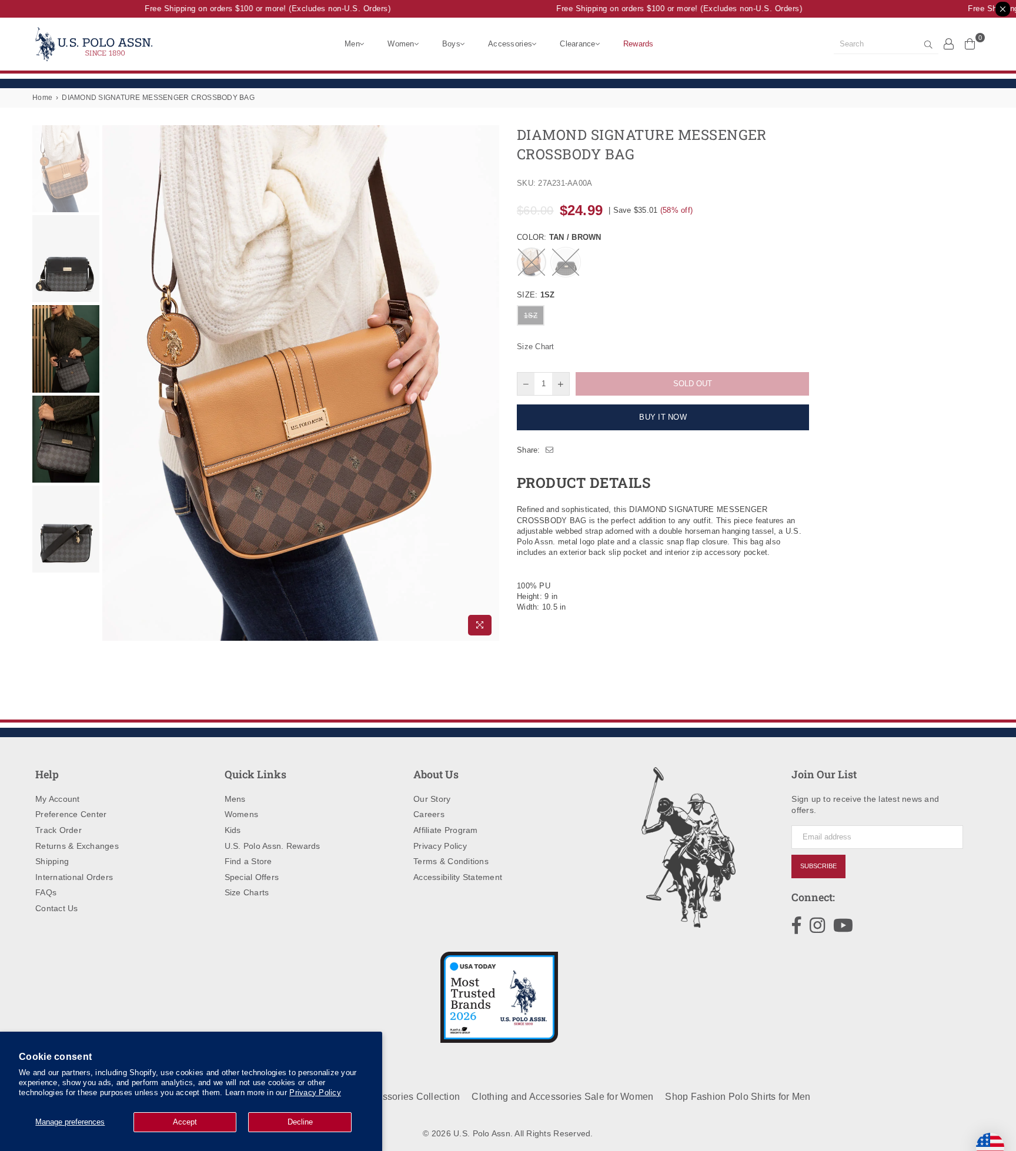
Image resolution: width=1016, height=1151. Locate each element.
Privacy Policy (315, 1092)
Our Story (431, 799)
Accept (185, 1121)
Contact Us (56, 908)
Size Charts (247, 892)
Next (489, 383)
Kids (233, 830)
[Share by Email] (550, 450)
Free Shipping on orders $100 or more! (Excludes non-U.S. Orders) (257, 8)
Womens (242, 814)
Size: (535, 294)
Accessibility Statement (457, 877)
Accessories (510, 43)
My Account (57, 799)
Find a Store (248, 861)
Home (42, 97)
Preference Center (70, 814)
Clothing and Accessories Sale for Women (562, 1097)
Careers (428, 814)
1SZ (530, 316)
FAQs (45, 892)
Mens (235, 799)
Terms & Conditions (451, 861)
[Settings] (949, 43)
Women (400, 43)
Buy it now (663, 417)
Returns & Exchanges (77, 846)
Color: (559, 237)
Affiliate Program (445, 830)
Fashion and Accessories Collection (382, 1097)
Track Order (58, 830)
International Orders (74, 877)
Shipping (52, 861)
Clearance (577, 43)
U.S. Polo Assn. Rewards (272, 846)
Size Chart (535, 346)
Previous (112, 383)
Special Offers (252, 877)
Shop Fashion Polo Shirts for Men (737, 1097)
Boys (451, 43)
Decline (300, 1121)
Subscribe (818, 865)
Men (352, 43)
